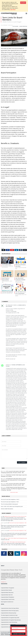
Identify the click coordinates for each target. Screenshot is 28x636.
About (2, 565)
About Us (2, 634)
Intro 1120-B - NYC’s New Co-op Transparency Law (12, 506)
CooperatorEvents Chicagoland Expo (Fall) (10, 617)
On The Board (15, 26)
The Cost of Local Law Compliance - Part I (10, 501)
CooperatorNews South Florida (7, 599)
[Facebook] (4, 553)
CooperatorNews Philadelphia (7, 597)
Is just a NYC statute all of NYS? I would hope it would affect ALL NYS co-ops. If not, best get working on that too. (13, 544)
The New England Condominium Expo (9, 615)
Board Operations (23, 26)
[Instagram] (24, 553)
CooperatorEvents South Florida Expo (9, 622)
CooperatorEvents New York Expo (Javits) (9, 610)
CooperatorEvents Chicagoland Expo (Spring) (11, 620)
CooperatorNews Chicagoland (7, 587)
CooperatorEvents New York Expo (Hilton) (10, 608)
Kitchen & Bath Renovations (7, 508)
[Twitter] (11, 553)
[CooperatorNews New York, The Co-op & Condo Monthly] (9, 14)
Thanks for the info (5, 539)
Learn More (12, 9)
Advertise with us (8, 634)
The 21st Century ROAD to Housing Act (9, 504)
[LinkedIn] (17, 553)
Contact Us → (4, 581)
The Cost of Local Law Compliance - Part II (10, 499)
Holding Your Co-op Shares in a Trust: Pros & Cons (15, 516)
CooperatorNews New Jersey (7, 592)
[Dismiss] (26, 625)
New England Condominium (7, 601)
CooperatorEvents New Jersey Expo (8, 613)
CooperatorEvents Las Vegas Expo (8, 624)
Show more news (14, 492)
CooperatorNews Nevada (6, 590)
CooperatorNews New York (7, 594)
